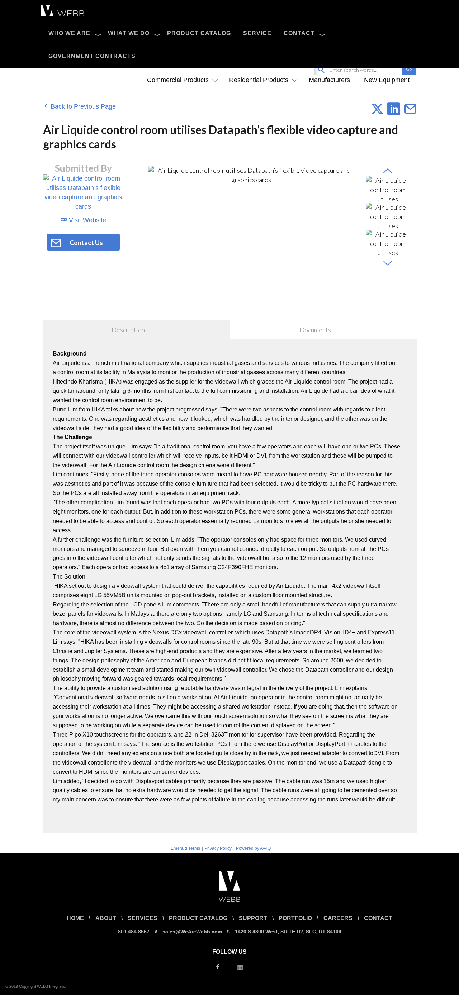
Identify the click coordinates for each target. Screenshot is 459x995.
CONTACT (299, 33)
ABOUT (105, 918)
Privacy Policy (218, 848)
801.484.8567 (134, 931)
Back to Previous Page (82, 106)
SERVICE (257, 33)
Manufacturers (329, 80)
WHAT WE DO (129, 33)
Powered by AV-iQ (253, 848)
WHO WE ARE (69, 33)
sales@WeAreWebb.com (192, 931)
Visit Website (86, 220)
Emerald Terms (185, 848)
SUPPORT (253, 918)
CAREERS (337, 918)
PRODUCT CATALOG (199, 33)
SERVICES (142, 918)
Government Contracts (92, 56)
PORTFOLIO (295, 918)
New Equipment (387, 80)
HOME (75, 918)
